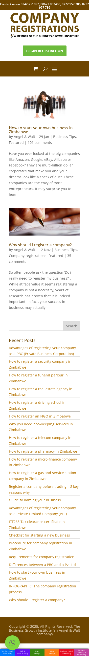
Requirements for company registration (41, 556)
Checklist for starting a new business (39, 535)
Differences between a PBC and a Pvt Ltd (42, 564)
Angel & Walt (24, 136)
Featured (16, 142)
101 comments (40, 142)
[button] (12, 642)
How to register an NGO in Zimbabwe (40, 416)
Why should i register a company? (40, 245)
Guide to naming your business (35, 500)
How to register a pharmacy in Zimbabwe (43, 451)
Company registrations (27, 255)
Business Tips (64, 136)
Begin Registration (44, 50)
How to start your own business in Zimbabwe (41, 129)
